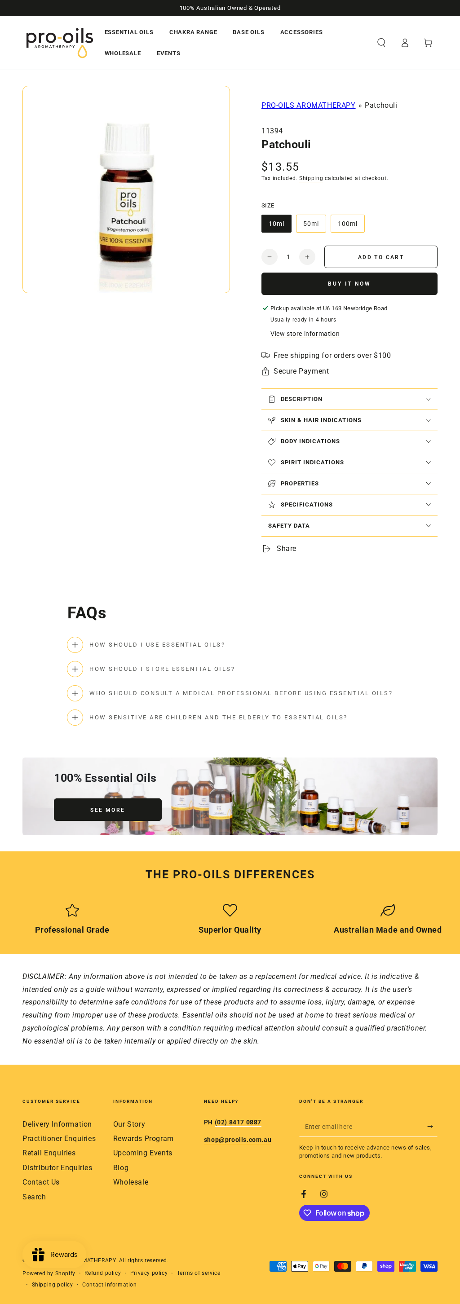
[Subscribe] (432, 1127)
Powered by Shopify (48, 1273)
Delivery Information (57, 1124)
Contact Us (41, 1182)
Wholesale (130, 1182)
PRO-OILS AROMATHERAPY (308, 105)
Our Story (129, 1124)
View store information (305, 333)
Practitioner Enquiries (59, 1138)
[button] (381, 43)
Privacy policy (149, 1273)
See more (107, 810)
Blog (120, 1167)
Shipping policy (52, 1285)
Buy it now (349, 284)
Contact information (109, 1285)
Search (34, 1197)
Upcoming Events (142, 1153)
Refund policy (102, 1273)
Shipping (311, 178)
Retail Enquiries (49, 1153)
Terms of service (199, 1273)
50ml (314, 226)
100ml (351, 226)
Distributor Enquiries (57, 1167)
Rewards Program (143, 1138)
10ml (280, 226)
